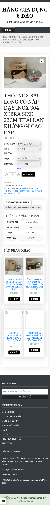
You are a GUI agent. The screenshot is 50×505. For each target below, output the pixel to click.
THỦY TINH (7, 443)
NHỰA (5, 434)
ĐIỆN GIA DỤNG (10, 421)
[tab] (18, 202)
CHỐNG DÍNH (8, 412)
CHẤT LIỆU (9, 143)
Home (6, 37)
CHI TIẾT (14, 299)
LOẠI (6, 158)
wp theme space (25, 501)
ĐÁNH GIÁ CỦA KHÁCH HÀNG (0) (23, 207)
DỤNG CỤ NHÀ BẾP (11, 416)
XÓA (19, 168)
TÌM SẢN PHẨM (25, 396)
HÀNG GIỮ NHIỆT (10, 425)
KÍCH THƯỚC (8, 151)
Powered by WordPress (15, 498)
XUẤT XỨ (8, 164)
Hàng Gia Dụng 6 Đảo (25, 13)
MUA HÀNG (28, 174)
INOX (12, 37)
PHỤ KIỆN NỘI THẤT (12, 439)
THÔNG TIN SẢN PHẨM (17, 202)
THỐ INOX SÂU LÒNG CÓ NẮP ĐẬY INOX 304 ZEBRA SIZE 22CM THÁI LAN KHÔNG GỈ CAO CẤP (23, 190)
